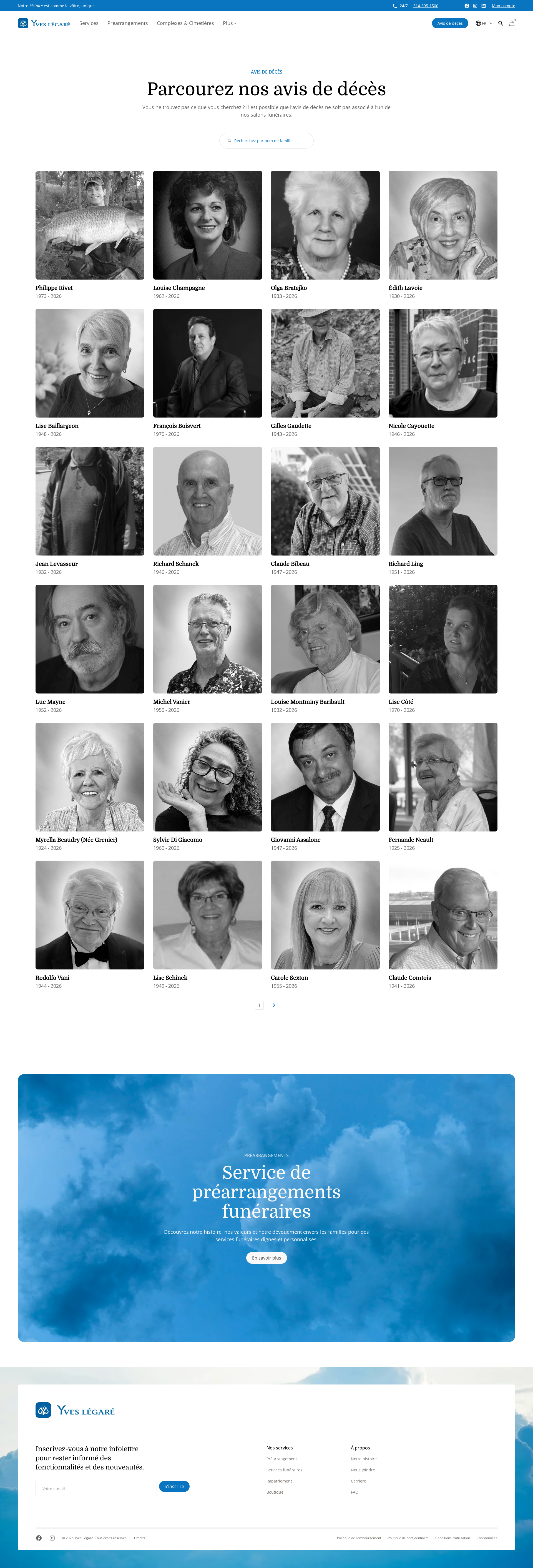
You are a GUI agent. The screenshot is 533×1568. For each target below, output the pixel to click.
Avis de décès (450, 23)
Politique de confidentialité (408, 1538)
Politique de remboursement (359, 1538)
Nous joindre (363, 1469)
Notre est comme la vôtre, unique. (57, 5)
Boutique (274, 1492)
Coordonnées (487, 1538)
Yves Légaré (83, 1538)
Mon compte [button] (503, 5)
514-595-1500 (425, 5)
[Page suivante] (273, 1005)
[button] (500, 23)
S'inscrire (174, 1486)
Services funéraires (284, 1469)
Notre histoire (364, 1458)
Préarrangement (281, 1458)
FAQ (354, 1492)
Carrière (358, 1481)
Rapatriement (279, 1481)
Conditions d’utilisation (452, 1538)
